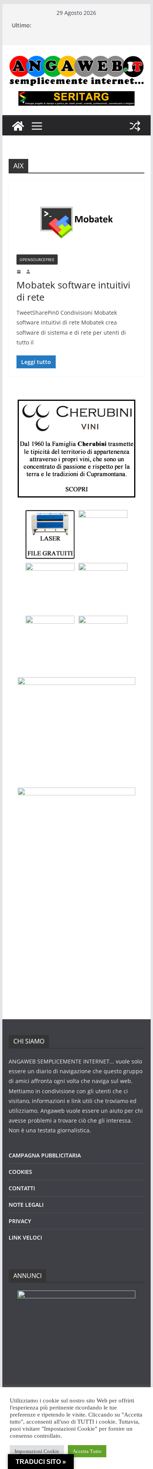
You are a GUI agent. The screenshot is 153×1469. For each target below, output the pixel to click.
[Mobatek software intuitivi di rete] (76, 220)
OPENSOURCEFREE (37, 259)
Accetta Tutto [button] (87, 1451)
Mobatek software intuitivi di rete (73, 290)
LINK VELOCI (25, 1237)
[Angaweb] (18, 126)
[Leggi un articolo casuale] (135, 126)
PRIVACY (20, 1221)
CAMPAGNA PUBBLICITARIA (45, 1155)
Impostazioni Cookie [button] (37, 1451)
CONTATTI (22, 1188)
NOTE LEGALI (26, 1204)
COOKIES (20, 1171)
